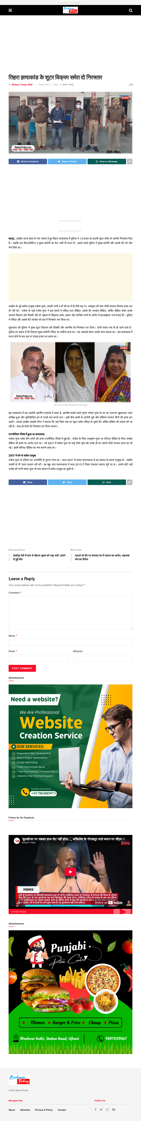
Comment (15, 592)
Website (78, 651)
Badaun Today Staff (22, 84)
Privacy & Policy (44, 1109)
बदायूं (71, 84)
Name (13, 635)
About (12, 1109)
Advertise (25, 1109)
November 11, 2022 (48, 84)
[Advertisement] (70, 44)
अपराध (65, 84)
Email (13, 651)
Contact (62, 1109)
